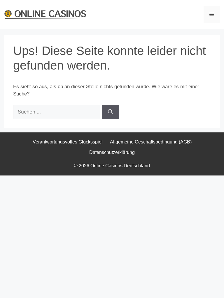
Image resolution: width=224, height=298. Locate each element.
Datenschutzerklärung (112, 152)
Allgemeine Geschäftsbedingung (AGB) (151, 141)
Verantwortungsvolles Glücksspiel (68, 141)
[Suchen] (110, 112)
